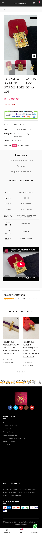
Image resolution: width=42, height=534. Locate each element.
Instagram (26, 407)
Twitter (15, 407)
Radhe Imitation (20, 3)
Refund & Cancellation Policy (14, 438)
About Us (6, 422)
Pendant (19, 136)
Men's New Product (21, 134)
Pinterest (21, 407)
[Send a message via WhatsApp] (35, 526)
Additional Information (21, 160)
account (34, 3)
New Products (9, 136)
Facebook (10, 407)
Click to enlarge (34, 56)
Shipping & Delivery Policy (13, 435)
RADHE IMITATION (17, 125)
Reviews (21, 166)
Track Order (7, 445)
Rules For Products (10, 425)
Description (21, 155)
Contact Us (7, 428)
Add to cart (9, 362)
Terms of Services (9, 442)
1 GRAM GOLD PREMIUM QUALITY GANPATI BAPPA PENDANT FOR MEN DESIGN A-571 (11, 347)
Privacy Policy (8, 432)
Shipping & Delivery (21, 171)
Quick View (17, 319)
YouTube (32, 407)
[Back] (3, 9)
